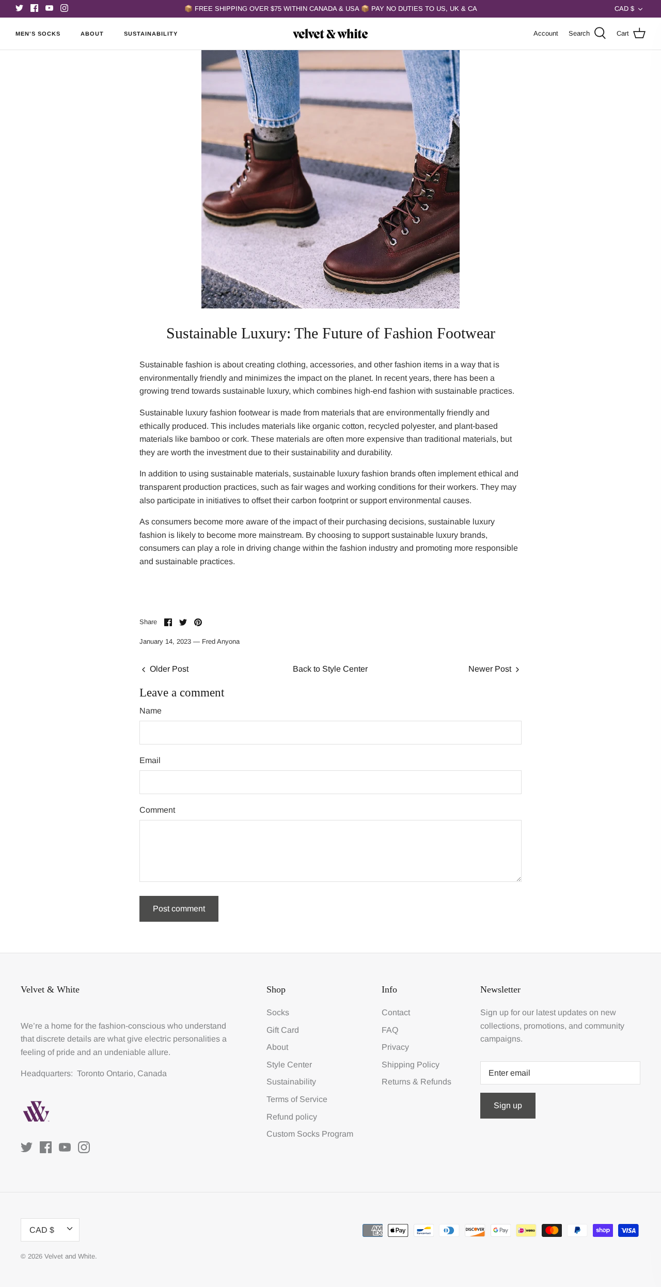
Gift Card (282, 1030)
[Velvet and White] (330, 33)
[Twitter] (19, 8)
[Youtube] (49, 8)
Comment (157, 809)
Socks (277, 1012)
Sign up (508, 1105)
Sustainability (151, 33)
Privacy (395, 1047)
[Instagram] (64, 8)
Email (150, 760)
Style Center (289, 1064)
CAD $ (624, 8)
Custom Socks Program (309, 1133)
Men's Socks (37, 33)
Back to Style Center (330, 668)
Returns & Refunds (416, 1081)
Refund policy (291, 1116)
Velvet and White (69, 1256)
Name (150, 710)
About (92, 33)
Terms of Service (296, 1099)
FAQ (390, 1030)
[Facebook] (34, 8)
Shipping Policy (410, 1064)
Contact (396, 1012)
